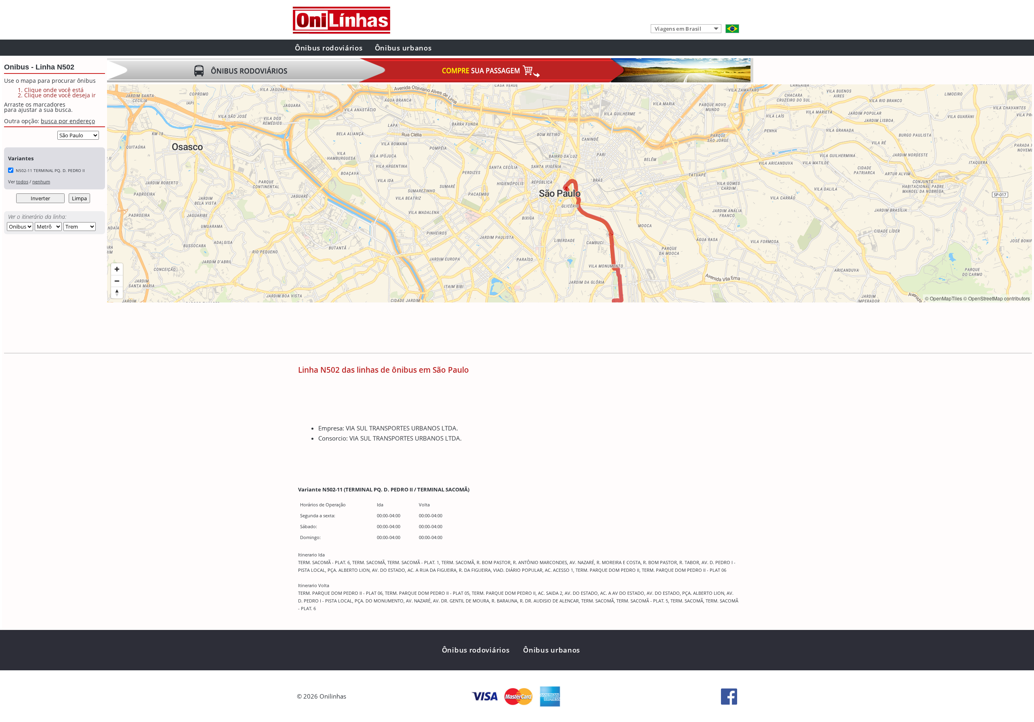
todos (22, 181)
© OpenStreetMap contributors (996, 298)
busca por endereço (68, 121)
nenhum (41, 181)
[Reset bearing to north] (117, 292)
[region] (569, 193)
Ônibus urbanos (403, 47)
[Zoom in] (117, 269)
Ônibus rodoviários (329, 47)
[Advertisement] (254, 329)
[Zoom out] (117, 281)
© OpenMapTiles (943, 298)
